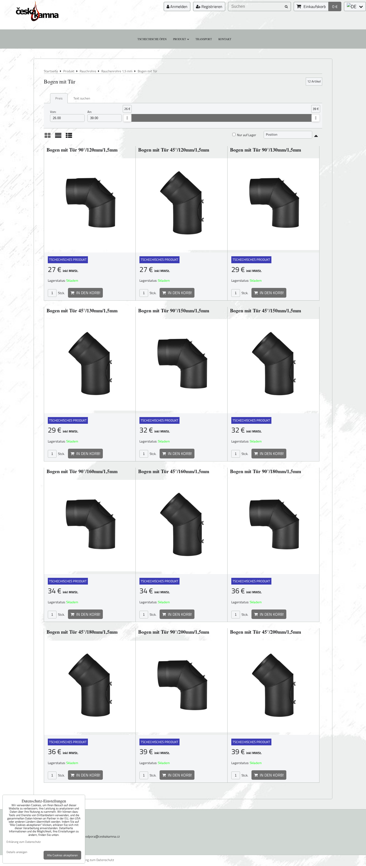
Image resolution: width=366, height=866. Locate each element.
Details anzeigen (16, 852)
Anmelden (178, 6)
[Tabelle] (69, 137)
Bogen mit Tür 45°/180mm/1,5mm (82, 631)
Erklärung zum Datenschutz (94, 860)
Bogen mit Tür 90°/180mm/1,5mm (265, 471)
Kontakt (224, 39)
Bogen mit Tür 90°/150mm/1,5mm (173, 310)
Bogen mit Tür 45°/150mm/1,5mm (265, 310)
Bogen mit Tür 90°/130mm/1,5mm (265, 149)
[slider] (127, 118)
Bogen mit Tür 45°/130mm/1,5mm (82, 310)
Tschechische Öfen (152, 39)
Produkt (179, 39)
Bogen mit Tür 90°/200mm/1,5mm (173, 631)
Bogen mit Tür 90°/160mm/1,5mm (82, 471)
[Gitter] (47, 137)
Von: (53, 111)
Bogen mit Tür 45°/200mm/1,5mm (265, 631)
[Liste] (58, 137)
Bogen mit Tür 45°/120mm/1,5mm (173, 149)
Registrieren (211, 6)
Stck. (61, 292)
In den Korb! (87, 293)
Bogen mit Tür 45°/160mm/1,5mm (173, 471)
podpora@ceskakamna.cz (102, 836)
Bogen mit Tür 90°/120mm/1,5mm (82, 149)
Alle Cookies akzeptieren (62, 855)
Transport (203, 39)
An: (89, 111)
